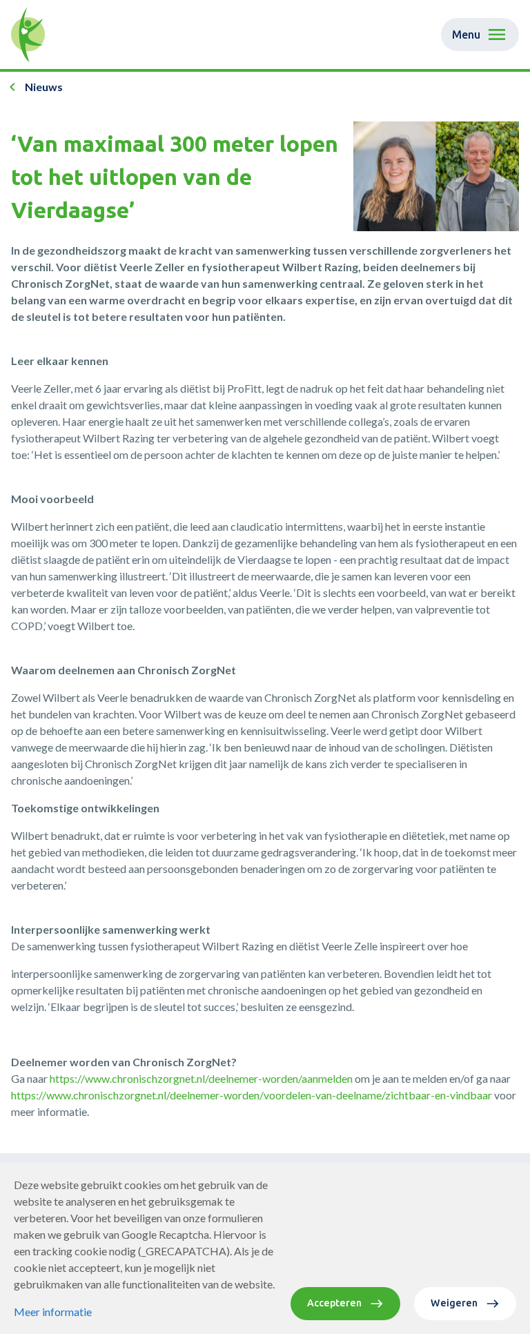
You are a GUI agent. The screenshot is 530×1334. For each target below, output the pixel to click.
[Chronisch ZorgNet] (28, 34)
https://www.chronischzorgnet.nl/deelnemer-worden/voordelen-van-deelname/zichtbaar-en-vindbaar (251, 1094)
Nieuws (44, 86)
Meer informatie (53, 1311)
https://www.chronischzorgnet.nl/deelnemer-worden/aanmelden (201, 1078)
